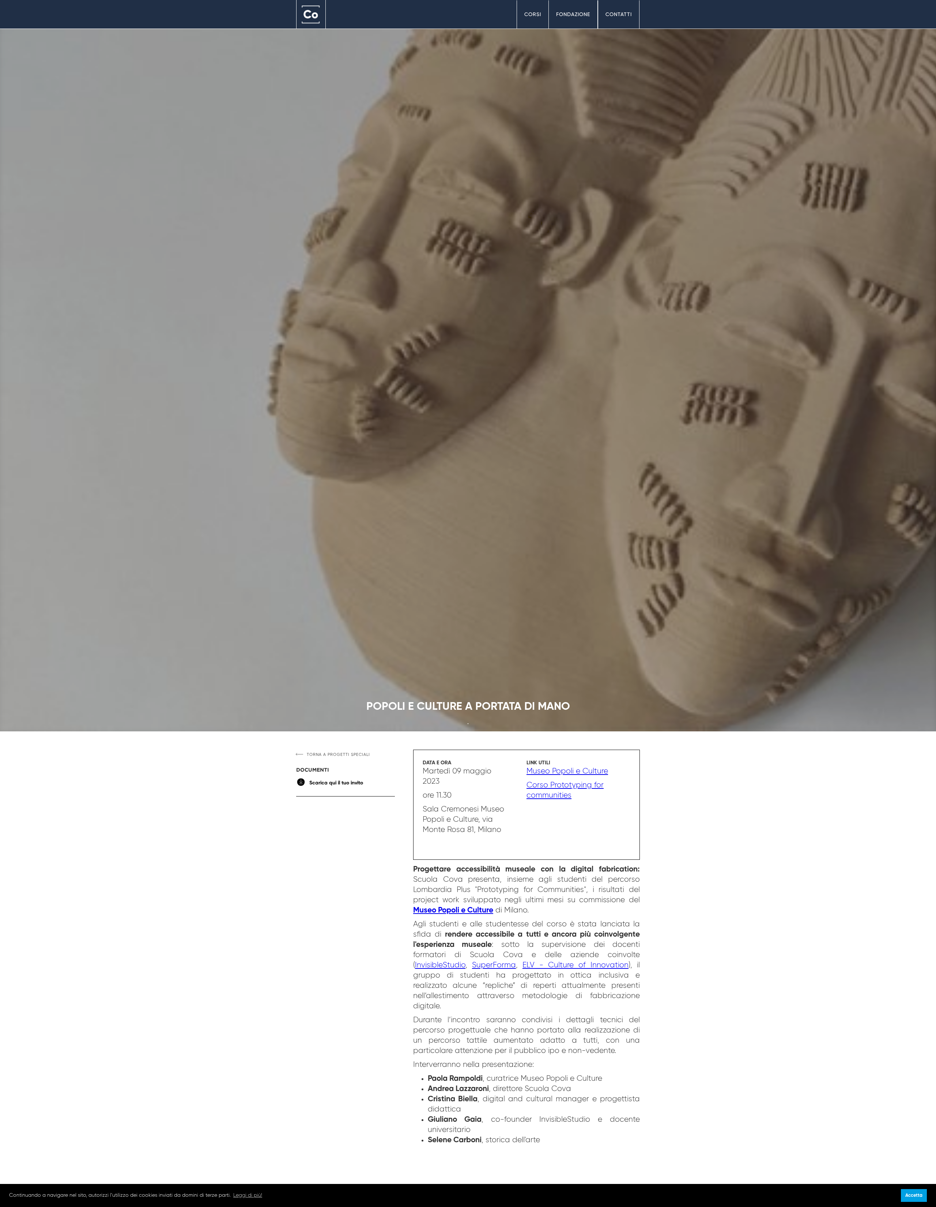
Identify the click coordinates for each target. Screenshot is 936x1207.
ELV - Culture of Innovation (575, 965)
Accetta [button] (913, 1195)
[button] (532, 14)
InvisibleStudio (440, 965)
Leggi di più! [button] (247, 1195)
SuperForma (494, 965)
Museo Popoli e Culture (567, 771)
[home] (311, 14)
